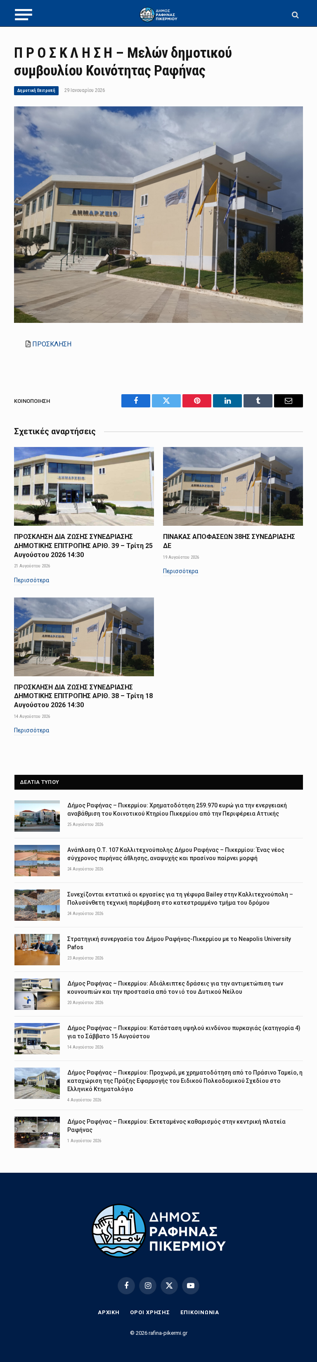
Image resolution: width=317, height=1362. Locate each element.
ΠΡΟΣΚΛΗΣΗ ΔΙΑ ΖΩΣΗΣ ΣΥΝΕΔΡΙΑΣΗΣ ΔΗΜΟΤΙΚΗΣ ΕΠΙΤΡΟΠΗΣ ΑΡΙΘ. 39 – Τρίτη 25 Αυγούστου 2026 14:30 (83, 546)
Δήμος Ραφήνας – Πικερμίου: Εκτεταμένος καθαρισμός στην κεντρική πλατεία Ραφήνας (176, 1125)
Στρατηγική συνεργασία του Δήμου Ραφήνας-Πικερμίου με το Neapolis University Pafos (179, 943)
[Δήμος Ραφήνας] (158, 14)
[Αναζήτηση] (294, 14)
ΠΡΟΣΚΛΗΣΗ (51, 344)
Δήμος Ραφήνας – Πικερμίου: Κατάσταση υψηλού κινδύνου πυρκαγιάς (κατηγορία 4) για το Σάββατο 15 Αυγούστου (183, 1032)
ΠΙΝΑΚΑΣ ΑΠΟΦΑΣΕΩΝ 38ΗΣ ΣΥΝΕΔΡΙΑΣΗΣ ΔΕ (229, 541)
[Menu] (23, 15)
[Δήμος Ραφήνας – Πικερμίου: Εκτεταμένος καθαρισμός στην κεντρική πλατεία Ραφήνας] (37, 1132)
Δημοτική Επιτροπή (36, 90)
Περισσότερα (31, 580)
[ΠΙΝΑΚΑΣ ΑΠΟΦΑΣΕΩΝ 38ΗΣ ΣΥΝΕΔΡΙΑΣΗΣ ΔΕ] (233, 486)
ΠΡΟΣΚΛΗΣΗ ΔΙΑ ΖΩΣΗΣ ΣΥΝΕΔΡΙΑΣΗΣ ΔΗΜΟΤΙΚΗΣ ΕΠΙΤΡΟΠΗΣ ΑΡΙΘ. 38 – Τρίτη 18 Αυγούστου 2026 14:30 (83, 696)
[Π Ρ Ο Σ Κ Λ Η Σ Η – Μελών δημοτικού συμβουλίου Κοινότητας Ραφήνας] (158, 321)
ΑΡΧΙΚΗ (109, 1312)
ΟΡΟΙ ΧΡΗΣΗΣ (150, 1312)
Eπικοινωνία (199, 1312)
